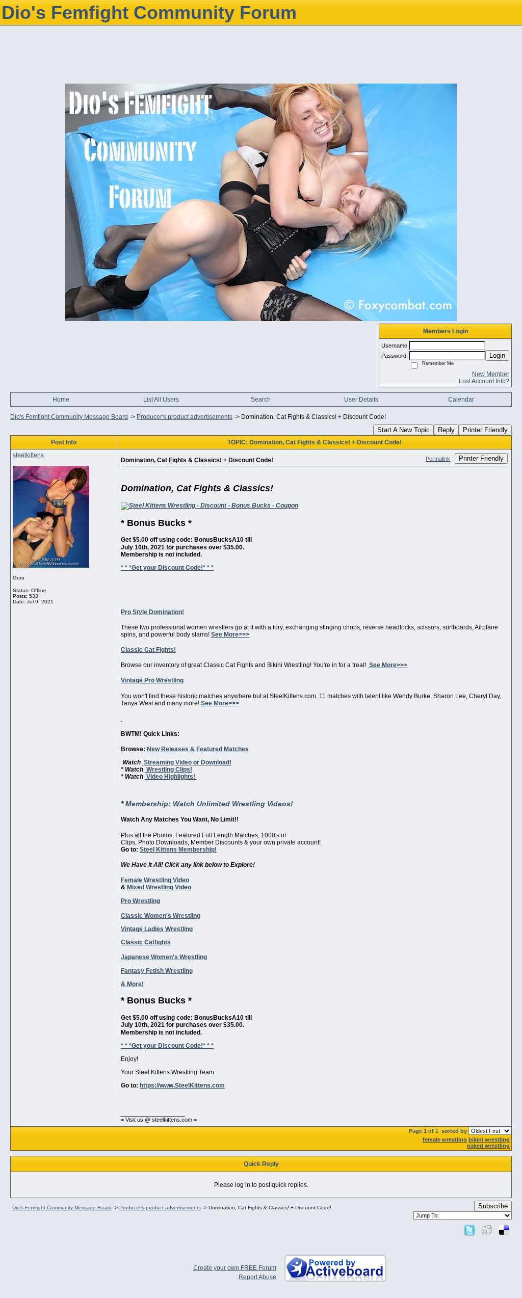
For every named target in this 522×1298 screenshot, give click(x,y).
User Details (361, 399)
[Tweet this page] (469, 1229)
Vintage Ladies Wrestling (157, 929)
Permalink (438, 459)
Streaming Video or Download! (186, 762)
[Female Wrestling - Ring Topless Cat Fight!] (121, 718)
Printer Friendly (485, 430)
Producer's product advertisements (184, 416)
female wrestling (445, 1139)
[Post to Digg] (486, 1229)
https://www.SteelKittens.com (182, 1085)
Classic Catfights (146, 942)
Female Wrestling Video (155, 880)
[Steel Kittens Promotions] (209, 505)
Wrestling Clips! (168, 769)
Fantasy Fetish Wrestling (157, 970)
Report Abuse (257, 1277)
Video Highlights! (171, 776)
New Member (490, 374)
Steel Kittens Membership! (178, 849)
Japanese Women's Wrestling (164, 957)
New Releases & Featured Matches (198, 749)
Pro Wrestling (140, 901)
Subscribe (493, 1206)
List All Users (161, 399)
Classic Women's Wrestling (160, 915)
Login (497, 355)
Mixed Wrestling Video (159, 887)
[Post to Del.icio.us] (504, 1229)
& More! (132, 984)
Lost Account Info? (484, 381)
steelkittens (28, 455)
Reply (446, 430)
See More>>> (230, 634)
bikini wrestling (489, 1139)
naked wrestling (488, 1146)
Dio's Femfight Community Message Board (69, 416)
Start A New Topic (403, 430)
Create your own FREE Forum (234, 1267)
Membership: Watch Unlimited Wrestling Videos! (209, 804)
